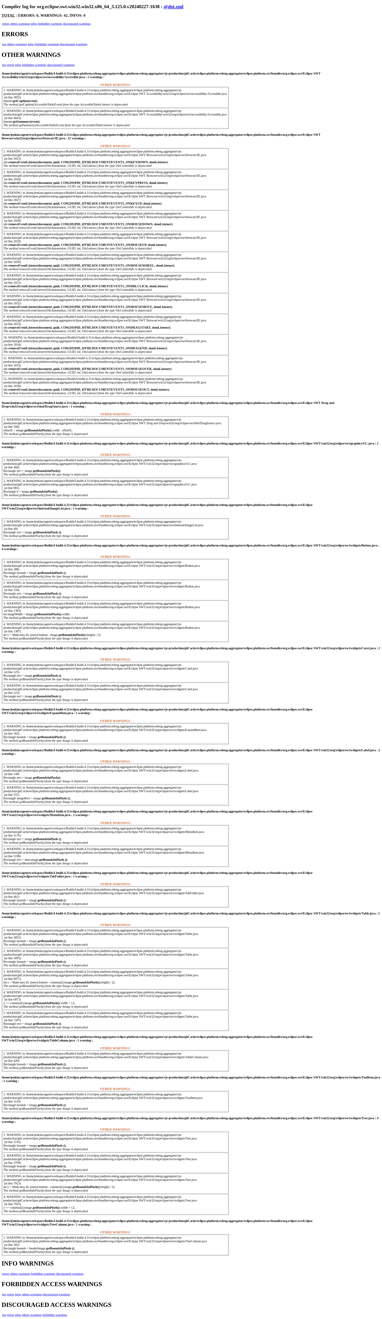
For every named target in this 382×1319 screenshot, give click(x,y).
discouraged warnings (77, 23)
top (4, 44)
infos (34, 23)
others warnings (20, 23)
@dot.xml (173, 6)
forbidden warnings (50, 23)
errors (5, 23)
